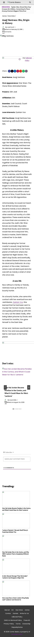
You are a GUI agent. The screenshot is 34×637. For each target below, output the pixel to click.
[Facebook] (9, 71)
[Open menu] (4, 2)
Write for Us (24, 613)
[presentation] (17, 376)
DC (12, 610)
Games (15, 613)
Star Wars (19, 610)
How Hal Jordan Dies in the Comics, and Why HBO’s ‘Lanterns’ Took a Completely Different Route (15, 554)
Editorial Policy (17, 617)
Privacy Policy (9, 624)
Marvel (7, 610)
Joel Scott (10, 27)
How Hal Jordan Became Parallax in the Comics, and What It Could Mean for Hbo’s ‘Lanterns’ (16, 509)
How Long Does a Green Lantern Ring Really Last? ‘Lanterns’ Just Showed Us (15, 599)
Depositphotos (17, 627)
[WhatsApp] (23, 71)
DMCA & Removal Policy (13, 620)
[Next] (28, 387)
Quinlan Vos (18, 302)
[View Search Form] (30, 2)
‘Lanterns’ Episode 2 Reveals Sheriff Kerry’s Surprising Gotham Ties (15, 531)
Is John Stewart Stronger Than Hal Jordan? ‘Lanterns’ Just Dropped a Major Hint (14, 577)
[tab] (13, 408)
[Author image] (3, 27)
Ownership (26, 624)
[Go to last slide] (5, 387)
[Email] (26, 71)
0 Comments (6, 32)
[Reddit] (20, 71)
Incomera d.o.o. (17, 634)
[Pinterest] (17, 71)
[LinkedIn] (15, 71)
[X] (12, 71)
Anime (27, 610)
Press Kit (27, 620)
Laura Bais (13, 400)
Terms (18, 624)
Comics (8, 613)
